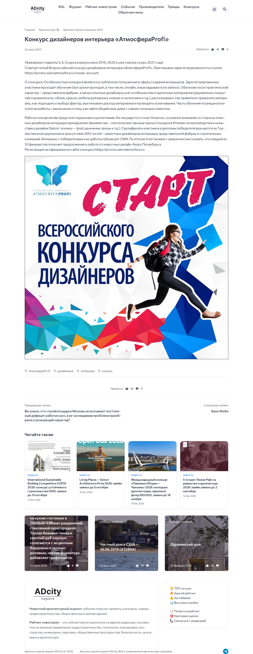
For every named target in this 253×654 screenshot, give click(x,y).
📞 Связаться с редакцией (188, 620)
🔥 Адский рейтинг (183, 593)
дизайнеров (65, 371)
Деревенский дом (185, 544)
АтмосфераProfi (39, 371)
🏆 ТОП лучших (181, 588)
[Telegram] (225, 651)
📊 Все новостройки (184, 602)
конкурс (107, 371)
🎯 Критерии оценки (184, 616)
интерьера (88, 371)
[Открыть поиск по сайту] (224, 9)
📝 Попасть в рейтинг (185, 611)
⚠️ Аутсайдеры (180, 597)
